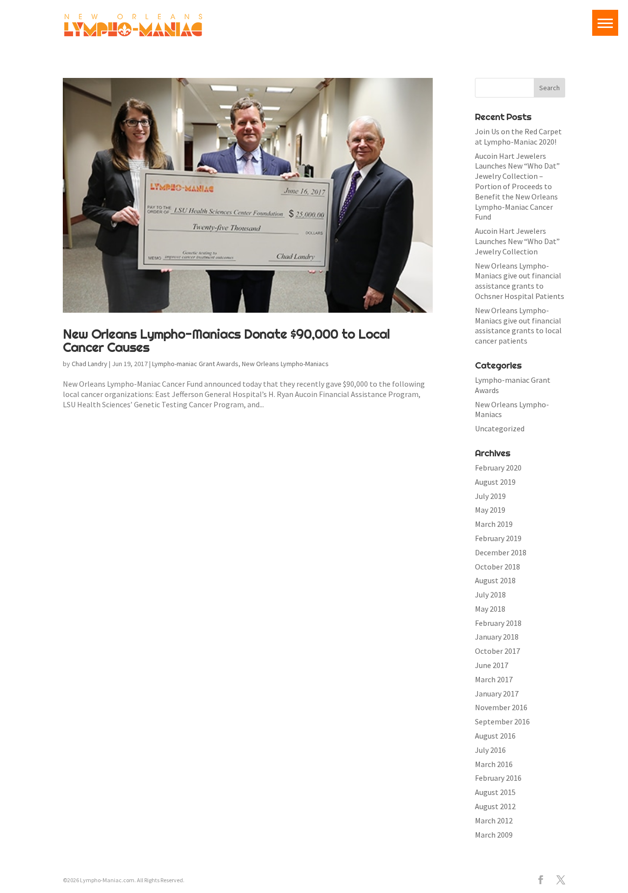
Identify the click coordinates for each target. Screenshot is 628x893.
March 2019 (494, 524)
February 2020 (498, 467)
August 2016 (495, 736)
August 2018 (495, 580)
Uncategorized (499, 428)
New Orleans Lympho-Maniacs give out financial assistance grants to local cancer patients (518, 325)
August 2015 (495, 792)
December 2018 (500, 552)
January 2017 (497, 693)
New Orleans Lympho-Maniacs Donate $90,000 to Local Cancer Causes (226, 340)
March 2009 (494, 835)
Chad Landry (89, 363)
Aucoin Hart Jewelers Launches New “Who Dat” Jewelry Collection (517, 241)
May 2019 (490, 510)
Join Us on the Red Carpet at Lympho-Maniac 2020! (518, 136)
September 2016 (502, 721)
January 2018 (497, 637)
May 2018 (490, 609)
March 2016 (494, 764)
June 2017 (491, 665)
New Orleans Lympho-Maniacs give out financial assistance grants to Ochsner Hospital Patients (519, 281)
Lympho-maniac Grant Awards (195, 363)
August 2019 (495, 482)
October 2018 (497, 566)
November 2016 (501, 707)
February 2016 (498, 778)
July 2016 (490, 750)
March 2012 (494, 820)
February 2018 (498, 623)
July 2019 (490, 496)
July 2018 (490, 594)
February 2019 (498, 538)
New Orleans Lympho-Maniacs (285, 363)
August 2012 (495, 806)
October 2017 (497, 651)
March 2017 (494, 679)
